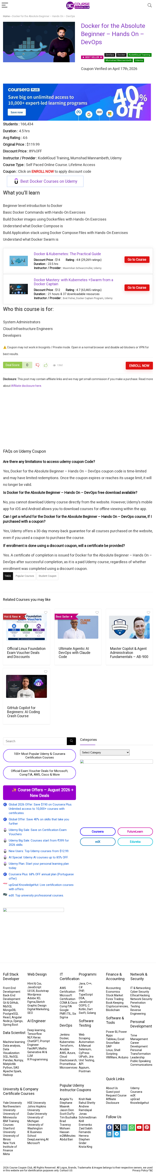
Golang (91, 1012)
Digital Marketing (38, 1009)
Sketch (40, 1001)
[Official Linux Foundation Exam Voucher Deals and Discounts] (26, 627)
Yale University (12, 1102)
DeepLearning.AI (38, 1139)
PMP (62, 1013)
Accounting (113, 988)
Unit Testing (86, 1060)
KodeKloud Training (139, 55)
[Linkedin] (109, 1134)
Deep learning (36, 1030)
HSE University (36, 1102)
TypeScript (86, 994)
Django (18, 1021)
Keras (37, 1037)
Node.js (7, 1021)
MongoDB (9, 1010)
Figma (31, 1001)
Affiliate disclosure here (26, 385)
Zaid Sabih (85, 1128)
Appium (84, 1067)
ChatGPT (33, 1041)
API (81, 1064)
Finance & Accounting (115, 976)
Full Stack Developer (11, 976)
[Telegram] (117, 1134)
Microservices (68, 1067)
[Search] (150, 5)
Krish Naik (85, 1099)
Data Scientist (14, 1033)
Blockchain (113, 1010)
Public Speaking (140, 1061)
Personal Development (141, 1024)
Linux (109, 1050)
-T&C (150, 1170)
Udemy (139, 60)
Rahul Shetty (87, 1102)
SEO (30, 1012)
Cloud (63, 1056)
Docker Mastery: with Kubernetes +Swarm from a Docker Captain (73, 282)
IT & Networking (140, 988)
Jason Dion (67, 1110)
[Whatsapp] (132, 1127)
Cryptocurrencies (117, 1006)
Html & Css (34, 983)
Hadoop (8, 1075)
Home (6, 16)
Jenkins (65, 1034)
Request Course (116, 1095)
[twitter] (117, 1127)
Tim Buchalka (68, 1117)
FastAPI (32, 1048)
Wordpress (34, 994)
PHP (81, 990)
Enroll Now (139, 366)
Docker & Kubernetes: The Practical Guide (67, 254)
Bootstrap (42, 990)
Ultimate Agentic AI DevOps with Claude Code (74, 653)
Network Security (141, 999)
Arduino (123, 1057)
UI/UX (31, 990)
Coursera (98, 831)
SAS (16, 1067)
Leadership (137, 1057)
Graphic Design (37, 1005)
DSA (81, 998)
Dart (90, 1009)
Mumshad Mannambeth (119, 60)
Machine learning (14, 1042)
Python (7, 1067)
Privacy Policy (140, 1170)
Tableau (111, 1039)
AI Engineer (36, 1021)
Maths (43, 1048)
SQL (5, 1056)
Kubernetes (67, 1042)
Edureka (135, 841)
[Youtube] (139, 1127)
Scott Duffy (67, 1113)
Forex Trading (115, 999)
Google (64, 1010)
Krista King (85, 1146)
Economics (113, 991)
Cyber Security (139, 991)
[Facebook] (109, 1127)
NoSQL (14, 1056)
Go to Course (137, 259)
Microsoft (33, 1143)
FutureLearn (135, 831)
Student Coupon (47, 576)
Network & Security (138, 976)
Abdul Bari (66, 1139)
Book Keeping (115, 1002)
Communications (141, 1064)
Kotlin (82, 1009)
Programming (90, 974)
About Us (112, 1088)
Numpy (18, 1060)
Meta (6, 1154)
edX (97, 841)
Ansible (64, 1049)
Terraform (66, 1045)
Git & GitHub (10, 1002)
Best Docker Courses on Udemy (48, 181)
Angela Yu (66, 1099)
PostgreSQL (10, 1013)
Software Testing (86, 1023)
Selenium (85, 1049)
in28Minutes (68, 1135)
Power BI (111, 1031)
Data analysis (11, 1045)
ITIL (69, 1013)
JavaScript (34, 987)
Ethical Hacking (140, 995)
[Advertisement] (78, 417)
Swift (82, 1012)
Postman (85, 1071)
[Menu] (5, 5)
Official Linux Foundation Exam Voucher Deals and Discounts (26, 653)
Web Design (37, 974)
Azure (71, 1053)
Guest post (113, 1091)
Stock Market (114, 995)
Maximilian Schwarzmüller (77, 268)
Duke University (37, 1113)
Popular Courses (25, 576)
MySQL (7, 1006)
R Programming (37, 1059)
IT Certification (69, 976)
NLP (29, 1037)
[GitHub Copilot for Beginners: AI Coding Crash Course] (26, 686)
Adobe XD (33, 998)
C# (81, 987)
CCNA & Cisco (68, 1002)
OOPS (83, 1005)
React (7, 1017)
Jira (91, 1056)
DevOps (110, 55)
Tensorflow (34, 1033)
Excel (121, 1039)
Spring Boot (10, 1024)
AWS (63, 1053)
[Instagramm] (124, 1127)
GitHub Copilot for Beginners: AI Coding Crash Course (23, 712)
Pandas (8, 1060)
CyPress (84, 1053)
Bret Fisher (69, 298)
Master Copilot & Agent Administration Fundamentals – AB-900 (129, 653)
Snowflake (113, 1042)
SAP (109, 1046)
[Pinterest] (147, 1127)
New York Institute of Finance (10, 1146)
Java (82, 983)
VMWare (111, 1057)
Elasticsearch (68, 1060)
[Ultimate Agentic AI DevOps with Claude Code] (78, 627)
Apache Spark (12, 1071)
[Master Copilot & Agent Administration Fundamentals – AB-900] (129, 627)
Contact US (66, 1170)
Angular (17, 1017)
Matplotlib (9, 1064)
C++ (88, 983)
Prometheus (68, 1064)
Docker (121, 55)
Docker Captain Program (89, 298)
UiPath (83, 1056)
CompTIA (66, 1006)
